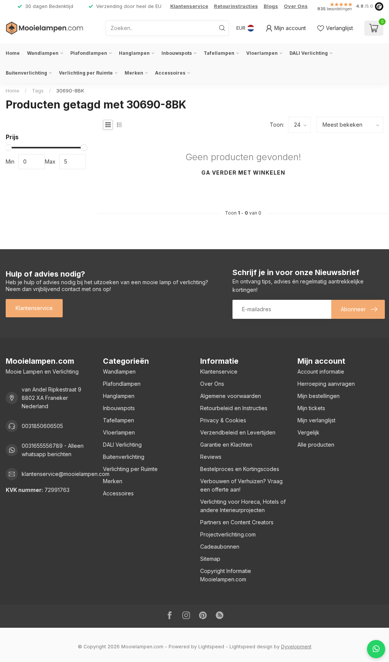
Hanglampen (134, 53)
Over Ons (296, 6)
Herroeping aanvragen (326, 383)
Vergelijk (308, 432)
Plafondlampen (88, 53)
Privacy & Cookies (223, 420)
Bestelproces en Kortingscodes (239, 469)
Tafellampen (219, 53)
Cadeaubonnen (219, 546)
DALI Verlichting (308, 53)
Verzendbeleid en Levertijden (237, 432)
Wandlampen (43, 53)
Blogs (271, 6)
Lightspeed (211, 646)
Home (13, 53)
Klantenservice (189, 6)
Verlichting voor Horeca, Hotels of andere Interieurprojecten (243, 505)
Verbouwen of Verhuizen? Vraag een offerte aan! (241, 485)
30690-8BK (70, 91)
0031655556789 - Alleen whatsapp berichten (53, 449)
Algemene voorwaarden (230, 396)
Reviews (210, 457)
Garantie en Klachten (226, 444)
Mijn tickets (311, 408)
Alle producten (315, 444)
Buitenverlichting (26, 73)
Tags (38, 91)
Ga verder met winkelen (243, 172)
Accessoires (170, 73)
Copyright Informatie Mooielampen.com (225, 575)
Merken (134, 73)
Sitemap (210, 558)
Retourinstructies (236, 6)
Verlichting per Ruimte (86, 73)
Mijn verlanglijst (316, 420)
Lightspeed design (250, 646)
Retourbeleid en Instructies (233, 408)
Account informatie (320, 371)
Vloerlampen (262, 53)
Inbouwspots (176, 53)
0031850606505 (42, 426)
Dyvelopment (296, 646)
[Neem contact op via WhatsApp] (376, 649)
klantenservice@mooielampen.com (65, 474)
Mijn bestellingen (318, 396)
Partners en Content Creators (237, 522)
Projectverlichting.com (228, 534)
